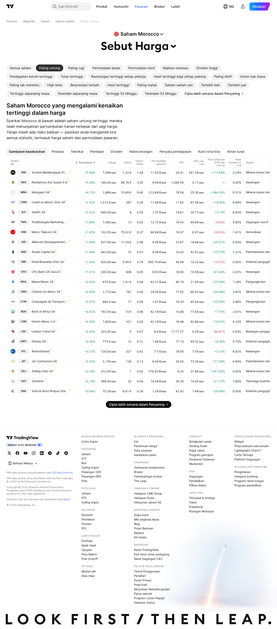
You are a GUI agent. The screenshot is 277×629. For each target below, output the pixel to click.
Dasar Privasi (142, 580)
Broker (159, 6)
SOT (23, 381)
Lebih (175, 6)
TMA (23, 222)
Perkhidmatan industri (260, 361)
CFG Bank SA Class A (46, 271)
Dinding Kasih (198, 446)
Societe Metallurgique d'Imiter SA (50, 172)
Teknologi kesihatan (259, 381)
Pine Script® (90, 558)
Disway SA (39, 341)
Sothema (37, 381)
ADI (23, 241)
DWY (24, 341)
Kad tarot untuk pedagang (151, 554)
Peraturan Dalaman (202, 459)
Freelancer (196, 507)
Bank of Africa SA (43, 311)
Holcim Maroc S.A (43, 321)
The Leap (140, 481)
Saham (86, 454)
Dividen (86, 524)
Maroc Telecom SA (44, 232)
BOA (23, 311)
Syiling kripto (90, 467)
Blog (137, 524)
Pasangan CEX (91, 472)
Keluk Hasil (89, 545)
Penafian (140, 575)
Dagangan (196, 476)
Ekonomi (87, 515)
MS (231, 6)
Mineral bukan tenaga (260, 172)
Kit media (140, 537)
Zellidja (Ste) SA (42, 371)
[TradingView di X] (9, 453)
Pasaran (141, 6)
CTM (23, 301)
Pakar (193, 502)
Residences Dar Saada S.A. (50, 182)
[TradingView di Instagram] (34, 453)
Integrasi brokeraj (246, 476)
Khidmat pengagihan (260, 261)
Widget (239, 441)
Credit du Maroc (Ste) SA (48, 202)
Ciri (136, 441)
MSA (23, 281)
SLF (23, 212)
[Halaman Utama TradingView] (10, 6)
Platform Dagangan (247, 459)
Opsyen (87, 550)
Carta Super (90, 441)
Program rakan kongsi (249, 481)
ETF (84, 458)
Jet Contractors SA (44, 361)
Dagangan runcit (257, 222)
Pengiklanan (242, 472)
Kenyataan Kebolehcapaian (152, 589)
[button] (111, 6)
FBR (23, 261)
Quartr (66, 499)
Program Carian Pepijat (149, 598)
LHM (23, 321)
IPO (84, 528)
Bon (84, 463)
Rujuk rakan (197, 450)
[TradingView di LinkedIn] (42, 453)
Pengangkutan (255, 281)
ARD (23, 251)
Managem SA (40, 192)
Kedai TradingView (146, 550)
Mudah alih (89, 571)
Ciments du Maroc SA (46, 291)
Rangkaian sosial (200, 441)
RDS (23, 182)
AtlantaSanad (40, 351)
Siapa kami (141, 515)
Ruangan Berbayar (201, 511)
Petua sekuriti (143, 593)
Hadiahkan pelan (145, 455)
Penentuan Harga (145, 446)
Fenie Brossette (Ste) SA (48, 261)
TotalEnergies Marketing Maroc (50, 222)
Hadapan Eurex (144, 498)
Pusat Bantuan (143, 528)
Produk (102, 6)
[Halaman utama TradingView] (22, 438)
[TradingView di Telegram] (50, 453)
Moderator (196, 464)
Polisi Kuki (140, 584)
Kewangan (253, 182)
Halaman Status (144, 602)
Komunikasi (253, 232)
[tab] (20, 68)
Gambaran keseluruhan (149, 467)
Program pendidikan (247, 485)
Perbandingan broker (148, 476)
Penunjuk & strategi (202, 498)
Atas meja (88, 575)
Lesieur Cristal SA (43, 331)
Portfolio (87, 541)
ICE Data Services (62, 472)
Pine (84, 481)
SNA (23, 390)
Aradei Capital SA (43, 252)
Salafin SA (38, 212)
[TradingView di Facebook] (17, 453)
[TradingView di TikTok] (58, 453)
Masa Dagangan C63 (148, 558)
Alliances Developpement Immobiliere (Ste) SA (50, 242)
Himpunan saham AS (147, 502)
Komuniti (121, 6)
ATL (23, 351)
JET (23, 361)
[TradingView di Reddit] (66, 453)
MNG (24, 192)
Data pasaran (143, 450)
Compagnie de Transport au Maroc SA (50, 301)
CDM (24, 202)
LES (23, 331)
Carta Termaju (243, 455)
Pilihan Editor (197, 485)
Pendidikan (196, 481)
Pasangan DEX (91, 476)
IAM (23, 231)
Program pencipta (201, 455)
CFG (23, 271)
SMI (23, 172)
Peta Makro (89, 554)
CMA (24, 291)
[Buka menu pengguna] (243, 6)
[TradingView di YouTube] (25, 453)
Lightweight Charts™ (247, 450)
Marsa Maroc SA (42, 281)
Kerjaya (139, 532)
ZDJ (23, 371)
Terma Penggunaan (147, 571)
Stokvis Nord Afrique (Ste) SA (50, 391)
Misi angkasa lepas (146, 519)
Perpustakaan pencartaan (251, 446)
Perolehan (88, 519)
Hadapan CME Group (148, 493)
